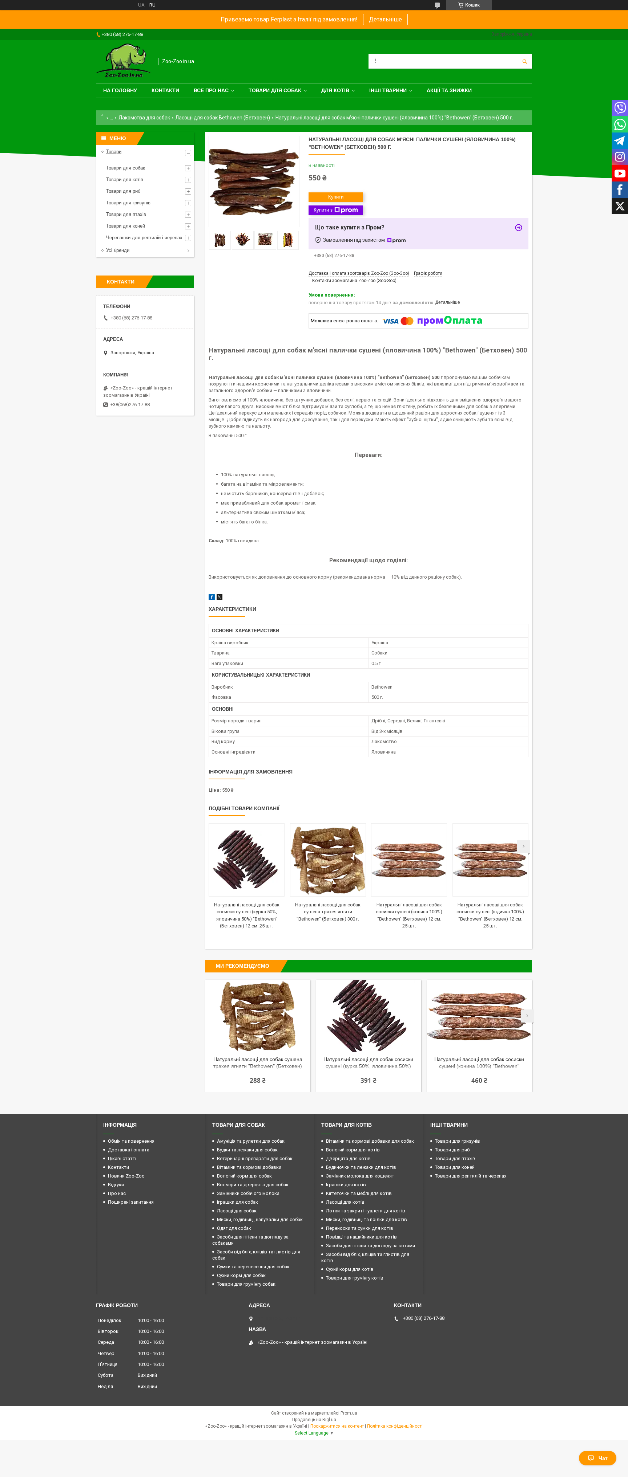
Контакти (165, 90)
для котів (335, 90)
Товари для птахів (126, 214)
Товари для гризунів (128, 202)
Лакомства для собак (144, 118)
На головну (120, 90)
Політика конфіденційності (395, 1426)
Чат (603, 1458)
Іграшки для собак (237, 1202)
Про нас (117, 1193)
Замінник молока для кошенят (360, 1176)
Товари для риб (123, 191)
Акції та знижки (449, 90)
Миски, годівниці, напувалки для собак (260, 1219)
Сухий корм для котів (350, 1269)
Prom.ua (349, 1413)
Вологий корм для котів (353, 1149)
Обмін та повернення (131, 1141)
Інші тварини (388, 90)
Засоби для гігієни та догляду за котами (370, 1245)
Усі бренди (117, 250)
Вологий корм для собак (244, 1176)
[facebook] (212, 598)
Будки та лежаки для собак (247, 1149)
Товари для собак (275, 90)
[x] (219, 598)
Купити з (323, 210)
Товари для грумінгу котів (354, 1278)
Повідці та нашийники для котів (361, 1237)
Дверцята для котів (348, 1158)
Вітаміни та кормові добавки (249, 1167)
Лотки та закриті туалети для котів (365, 1210)
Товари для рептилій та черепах (470, 1176)
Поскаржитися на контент (337, 1426)
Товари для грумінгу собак (246, 1284)
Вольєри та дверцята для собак (253, 1184)
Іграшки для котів (346, 1184)
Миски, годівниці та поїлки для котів (366, 1219)
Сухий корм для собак (241, 1275)
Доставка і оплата (128, 1149)
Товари (113, 151)
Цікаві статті (122, 1158)
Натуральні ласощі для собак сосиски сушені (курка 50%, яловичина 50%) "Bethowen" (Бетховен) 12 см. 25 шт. (368, 1063)
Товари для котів (124, 179)
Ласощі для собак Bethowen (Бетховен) (222, 118)
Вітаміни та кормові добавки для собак (370, 1141)
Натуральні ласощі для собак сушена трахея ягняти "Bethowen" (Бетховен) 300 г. (328, 912)
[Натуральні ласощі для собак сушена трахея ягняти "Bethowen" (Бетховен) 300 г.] (328, 860)
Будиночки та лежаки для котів (361, 1167)
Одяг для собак (234, 1228)
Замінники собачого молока (248, 1193)
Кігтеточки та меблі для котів (359, 1193)
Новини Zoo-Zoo (126, 1176)
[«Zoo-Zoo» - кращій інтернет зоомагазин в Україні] (123, 61)
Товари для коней (125, 226)
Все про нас (211, 90)
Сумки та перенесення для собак (253, 1266)
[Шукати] (525, 61)
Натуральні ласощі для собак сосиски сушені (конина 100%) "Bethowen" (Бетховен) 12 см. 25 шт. (479, 1063)
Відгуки (116, 1184)
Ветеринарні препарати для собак (255, 1158)
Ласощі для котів (345, 1202)
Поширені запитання (131, 1202)
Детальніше (385, 19)
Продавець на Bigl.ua (314, 1419)
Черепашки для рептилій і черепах (144, 237)
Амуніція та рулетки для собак (251, 1141)
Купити (335, 197)
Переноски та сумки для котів (359, 1228)
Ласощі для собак (237, 1210)
